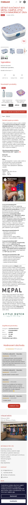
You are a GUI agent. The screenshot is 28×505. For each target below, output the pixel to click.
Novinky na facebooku (9, 475)
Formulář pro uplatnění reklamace (10, 453)
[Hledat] (16, 2)
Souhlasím (13, 501)
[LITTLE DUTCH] (14, 314)
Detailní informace (6, 70)
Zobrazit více (14, 406)
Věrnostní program (6, 459)
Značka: (10, 15)
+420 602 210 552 (7, 472)
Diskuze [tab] (8, 116)
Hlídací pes (14, 78)
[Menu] (24, 2)
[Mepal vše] (12, 290)
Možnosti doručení (6, 65)
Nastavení (13, 496)
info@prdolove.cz (8, 470)
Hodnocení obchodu (14, 345)
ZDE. (20, 152)
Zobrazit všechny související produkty (14, 112)
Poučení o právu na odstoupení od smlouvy (12, 455)
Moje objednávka (5, 463)
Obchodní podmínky (6, 449)
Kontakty (3, 461)
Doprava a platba (5, 457)
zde (13, 492)
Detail (10, 105)
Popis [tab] (3, 116)
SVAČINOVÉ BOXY (14, 328)
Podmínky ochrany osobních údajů (10, 451)
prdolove (5, 477)
